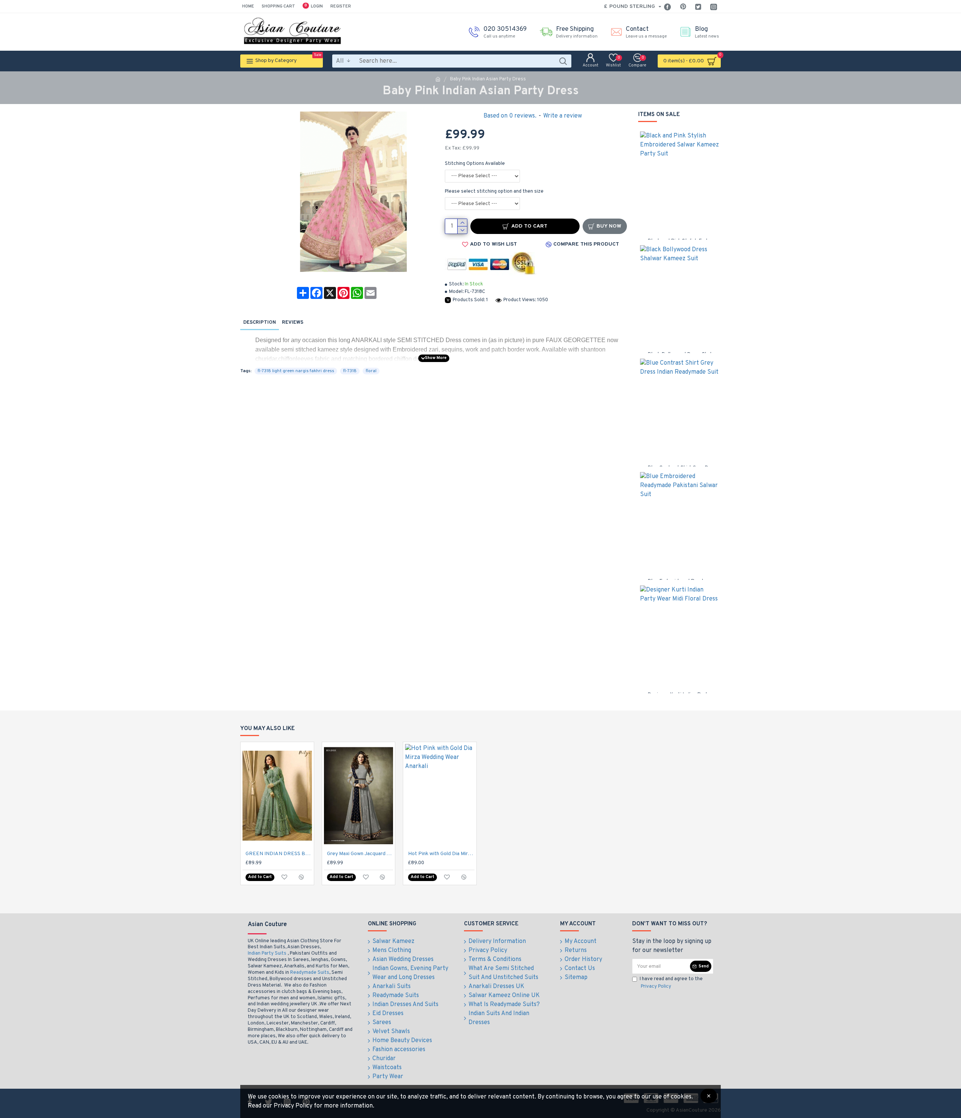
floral (371, 371)
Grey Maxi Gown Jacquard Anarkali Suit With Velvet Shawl (360, 854)
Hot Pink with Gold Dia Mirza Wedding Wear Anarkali (441, 854)
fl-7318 (350, 371)
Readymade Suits (309, 973)
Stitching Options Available (475, 164)
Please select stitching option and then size (494, 192)
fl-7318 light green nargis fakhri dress (296, 371)
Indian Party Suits (267, 954)
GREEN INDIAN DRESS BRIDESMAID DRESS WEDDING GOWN (279, 854)
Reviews (292, 323)
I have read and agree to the (671, 983)
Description (259, 323)
